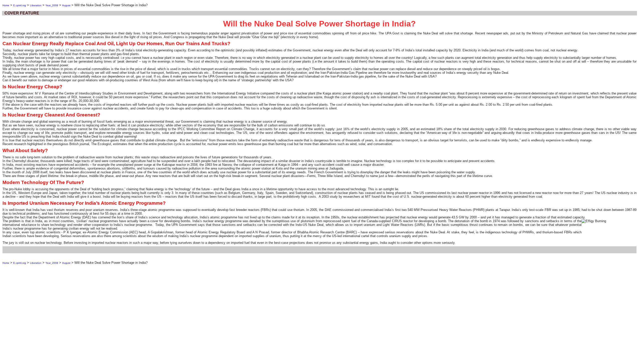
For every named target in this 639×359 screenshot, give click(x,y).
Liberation (35, 5)
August (66, 5)
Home (5, 5)
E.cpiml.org (19, 5)
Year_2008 (51, 5)
